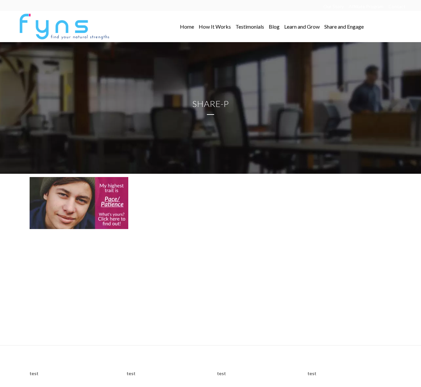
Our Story (333, 6)
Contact (397, 6)
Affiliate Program (366, 6)
